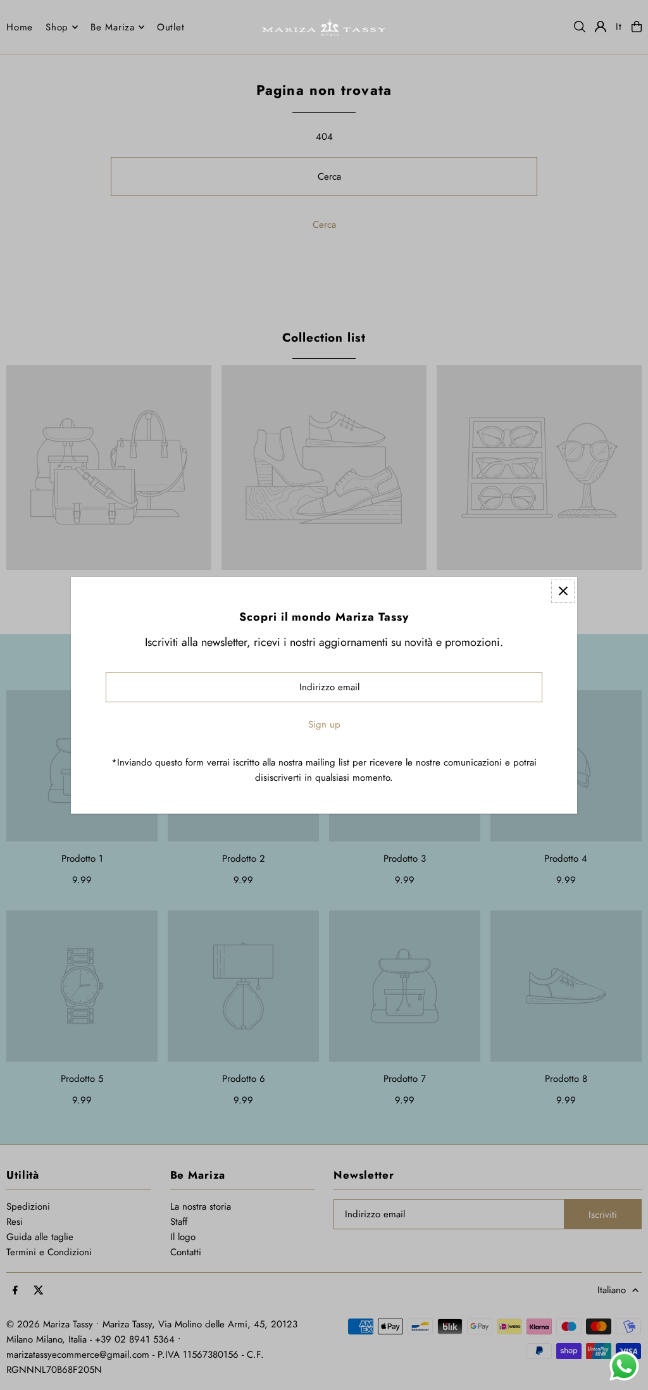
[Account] (600, 26)
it (619, 27)
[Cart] (637, 26)
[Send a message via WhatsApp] (624, 1366)
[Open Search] (579, 26)
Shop (57, 27)
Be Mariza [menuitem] (112, 27)
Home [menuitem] (19, 27)
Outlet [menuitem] (171, 27)
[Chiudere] (563, 591)
